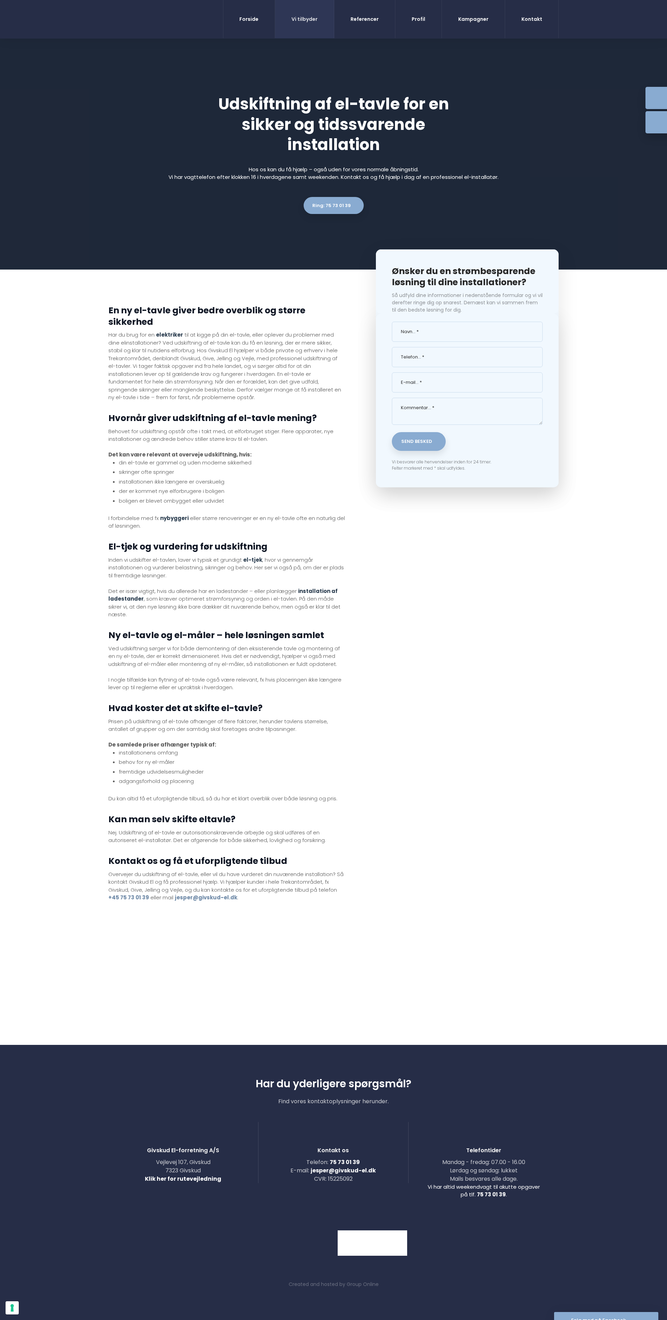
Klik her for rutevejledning (183, 1179)
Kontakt (531, 19)
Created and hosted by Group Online (334, 1284)
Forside (248, 19)
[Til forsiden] (136, 19)
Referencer (365, 19)
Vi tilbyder (304, 19)
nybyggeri (174, 518)
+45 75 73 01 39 (128, 897)
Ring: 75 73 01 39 (331, 205)
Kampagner (473, 19)
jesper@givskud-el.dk (206, 897)
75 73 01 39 (345, 1162)
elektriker (169, 334)
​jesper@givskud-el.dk (343, 1170)
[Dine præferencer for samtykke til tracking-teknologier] (12, 1307)
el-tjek (252, 559)
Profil (418, 19)
